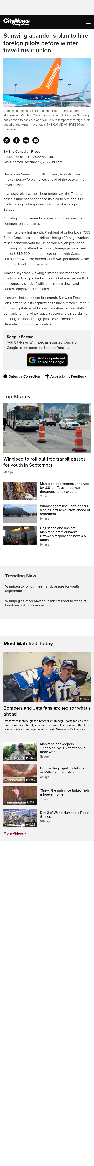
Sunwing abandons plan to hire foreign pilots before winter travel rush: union (45, 43)
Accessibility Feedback (68, 376)
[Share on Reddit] (26, 140)
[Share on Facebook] (16, 140)
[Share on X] (6, 140)
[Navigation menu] (89, 22)
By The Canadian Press (21, 151)
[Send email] (35, 140)
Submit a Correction (24, 376)
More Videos (13, 833)
